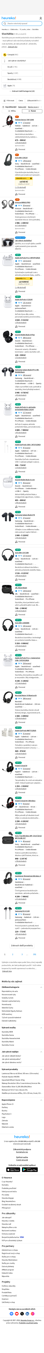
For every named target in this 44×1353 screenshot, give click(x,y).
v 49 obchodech (20, 576)
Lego (4, 1117)
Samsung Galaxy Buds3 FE (25, 515)
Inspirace (5, 1299)
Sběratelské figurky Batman (12, 1011)
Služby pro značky (8, 1263)
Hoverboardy (6, 1004)
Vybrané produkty (10, 1069)
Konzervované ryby (9, 994)
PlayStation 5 (6, 1114)
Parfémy (5, 1107)
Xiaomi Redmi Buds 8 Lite (25, 480)
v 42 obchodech (20, 395)
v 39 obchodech (20, 322)
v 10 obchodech (20, 468)
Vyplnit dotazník (22, 1160)
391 (34, 954)
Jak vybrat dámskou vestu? (11, 1062)
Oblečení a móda (8, 1127)
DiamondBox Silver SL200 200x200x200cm (17, 1087)
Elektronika (14, 29)
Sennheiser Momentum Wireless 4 (28, 876)
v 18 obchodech (20, 718)
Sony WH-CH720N (22, 553)
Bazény (4, 1111)
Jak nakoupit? (7, 1217)
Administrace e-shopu (10, 1250)
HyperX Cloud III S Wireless (25, 801)
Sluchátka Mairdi (8, 1042)
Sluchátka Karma (8, 1035)
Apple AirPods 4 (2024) (24, 299)
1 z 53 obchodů (20, 187)
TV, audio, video (25, 29)
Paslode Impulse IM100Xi (10, 1077)
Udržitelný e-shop (8, 1302)
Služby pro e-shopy (9, 1257)
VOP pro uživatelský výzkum (12, 1240)
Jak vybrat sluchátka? (23, 240)
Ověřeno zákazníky (8, 1286)
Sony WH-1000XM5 (22, 623)
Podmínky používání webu (28, 1323)
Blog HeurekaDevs (8, 1201)
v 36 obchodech (20, 538)
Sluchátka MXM (7, 1032)
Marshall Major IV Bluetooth (26, 695)
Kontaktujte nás (22, 1152)
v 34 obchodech (20, 611)
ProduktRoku (6, 1292)
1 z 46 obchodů (20, 287)
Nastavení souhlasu (9, 1230)
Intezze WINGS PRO (22, 202)
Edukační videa (7, 1273)
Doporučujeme (8, 1100)
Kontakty (5, 1185)
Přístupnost (6, 1208)
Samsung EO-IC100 (22, 911)
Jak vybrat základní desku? (11, 1056)
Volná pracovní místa (9, 1191)
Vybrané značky (9, 1027)
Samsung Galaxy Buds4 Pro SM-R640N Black (27, 371)
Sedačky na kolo (7, 998)
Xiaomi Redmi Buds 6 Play (25, 335)
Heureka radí (6, 1224)
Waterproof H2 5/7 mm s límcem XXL (15, 1090)
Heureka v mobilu (8, 1221)
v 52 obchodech (20, 358)
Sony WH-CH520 (21, 158)
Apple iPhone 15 (7, 1104)
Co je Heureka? (7, 1181)
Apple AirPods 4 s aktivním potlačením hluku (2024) (25, 408)
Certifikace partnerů (9, 1296)
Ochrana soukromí (8, 1234)
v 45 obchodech (20, 432)
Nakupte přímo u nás (9, 1227)
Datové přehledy (8, 1266)
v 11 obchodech (20, 683)
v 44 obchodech (20, 503)
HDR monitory (7, 1014)
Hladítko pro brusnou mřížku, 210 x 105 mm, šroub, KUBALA (22, 1093)
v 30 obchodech (20, 646)
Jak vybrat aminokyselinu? (11, 1059)
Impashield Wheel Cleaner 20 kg (13, 1080)
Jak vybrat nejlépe (10, 1051)
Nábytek (5, 1124)
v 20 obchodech (20, 143)
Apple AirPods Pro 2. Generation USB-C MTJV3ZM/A (27, 659)
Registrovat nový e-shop (11, 1253)
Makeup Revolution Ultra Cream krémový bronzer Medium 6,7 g (22, 1083)
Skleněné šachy (7, 1008)
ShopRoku (5, 1289)
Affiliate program (8, 1270)
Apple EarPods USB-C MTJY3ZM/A (28, 445)
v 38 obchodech (20, 861)
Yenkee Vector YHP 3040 (24, 120)
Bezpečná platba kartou (10, 1237)
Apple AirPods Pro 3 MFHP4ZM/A (27, 258)
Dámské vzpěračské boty (11, 1001)
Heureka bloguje (8, 1198)
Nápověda (5, 1276)
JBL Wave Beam (21, 588)
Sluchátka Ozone (8, 1045)
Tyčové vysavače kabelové (11, 1017)
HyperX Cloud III (21, 766)
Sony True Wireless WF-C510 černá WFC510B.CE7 (28, 837)
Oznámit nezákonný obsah (11, 1204)
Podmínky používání (9, 1188)
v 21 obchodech (20, 899)
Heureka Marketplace (9, 1260)
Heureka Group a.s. (27, 1320)
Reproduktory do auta (10, 991)
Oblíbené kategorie (10, 987)
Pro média (5, 1195)
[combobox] (22, 23)
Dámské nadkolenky (9, 1021)
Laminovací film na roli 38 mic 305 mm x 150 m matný (20, 1073)
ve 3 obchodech (21, 225)
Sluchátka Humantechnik (11, 1038)
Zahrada (5, 1120)
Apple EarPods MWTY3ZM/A (25, 730)
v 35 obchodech (20, 824)
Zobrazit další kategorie (21, 91)
